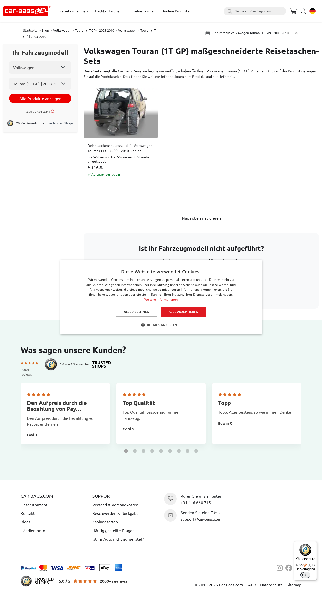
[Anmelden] (304, 11)
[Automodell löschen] (296, 33)
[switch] (305, 575)
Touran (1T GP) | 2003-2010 (94, 30)
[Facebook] (289, 567)
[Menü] (314, 544)
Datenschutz (271, 584)
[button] (126, 451)
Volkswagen (62, 30)
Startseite (30, 30)
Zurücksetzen (38, 111)
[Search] (229, 11)
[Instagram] (281, 567)
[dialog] (161, 297)
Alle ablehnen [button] (137, 311)
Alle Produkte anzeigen (40, 98)
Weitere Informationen (161, 299)
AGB (252, 584)
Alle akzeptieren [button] (183, 311)
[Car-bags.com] (27, 11)
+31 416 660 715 (196, 502)
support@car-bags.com (201, 518)
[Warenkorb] (293, 10)
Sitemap (294, 584)
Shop (45, 30)
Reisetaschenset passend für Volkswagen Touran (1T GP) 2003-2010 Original (120, 148)
